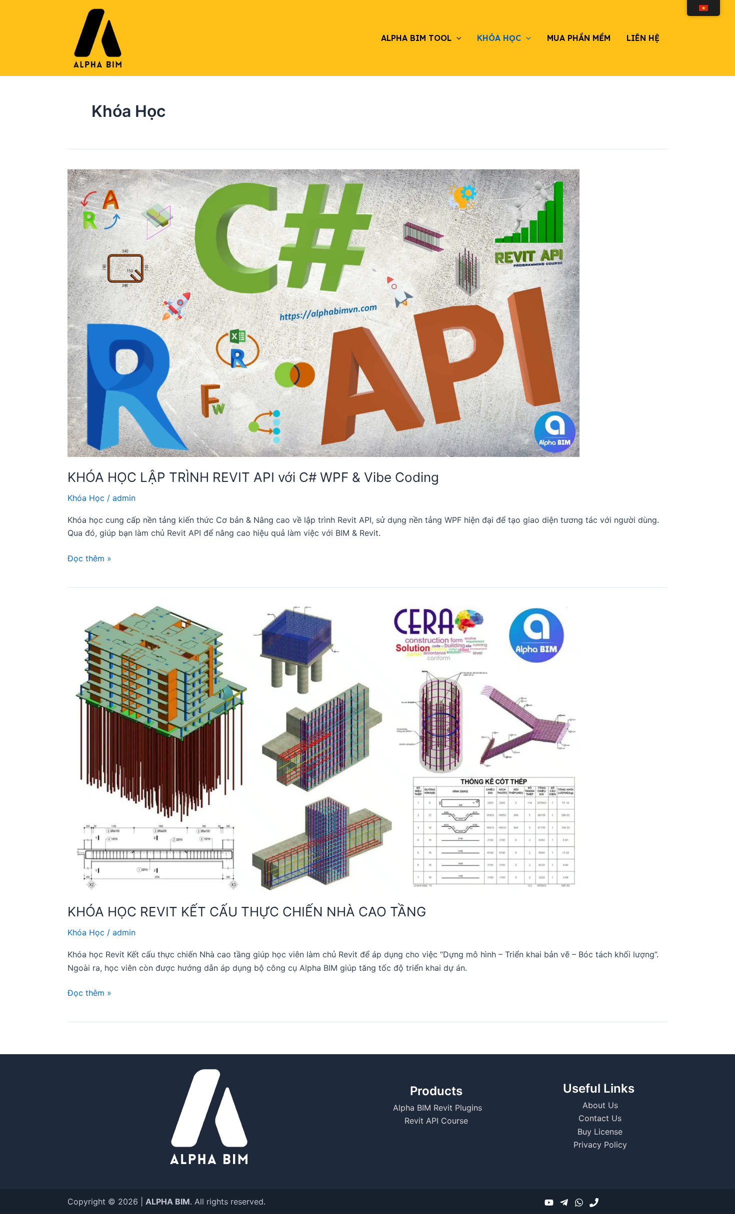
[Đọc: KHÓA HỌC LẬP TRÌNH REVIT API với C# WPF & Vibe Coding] (324, 312)
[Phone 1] (594, 1202)
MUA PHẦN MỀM (578, 38)
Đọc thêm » (90, 557)
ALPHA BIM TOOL (416, 38)
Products (436, 1091)
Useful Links (598, 1088)
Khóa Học (86, 498)
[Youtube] (549, 1202)
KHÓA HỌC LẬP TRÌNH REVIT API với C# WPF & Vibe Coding (253, 477)
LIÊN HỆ (643, 38)
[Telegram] (564, 1202)
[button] (457, 38)
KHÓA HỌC (499, 38)
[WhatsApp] (579, 1202)
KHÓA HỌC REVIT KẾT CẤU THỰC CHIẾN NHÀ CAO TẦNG (247, 911)
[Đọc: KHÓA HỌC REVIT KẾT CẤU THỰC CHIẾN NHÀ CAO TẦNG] (324, 747)
